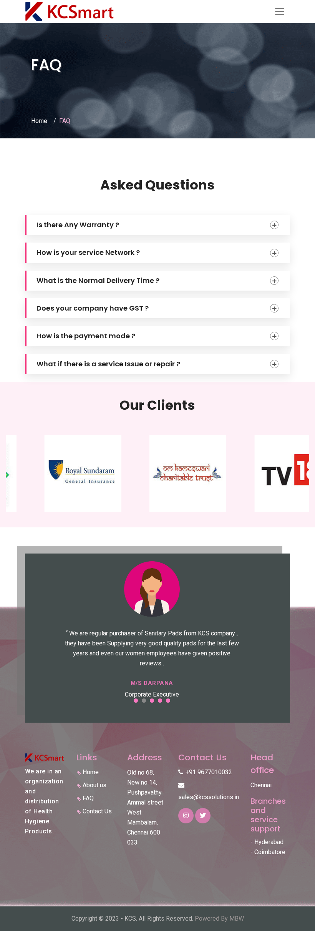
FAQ (88, 798)
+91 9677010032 (209, 772)
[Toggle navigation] (279, 11)
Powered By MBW (219, 918)
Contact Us (97, 811)
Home (39, 121)
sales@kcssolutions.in (208, 797)
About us (94, 785)
